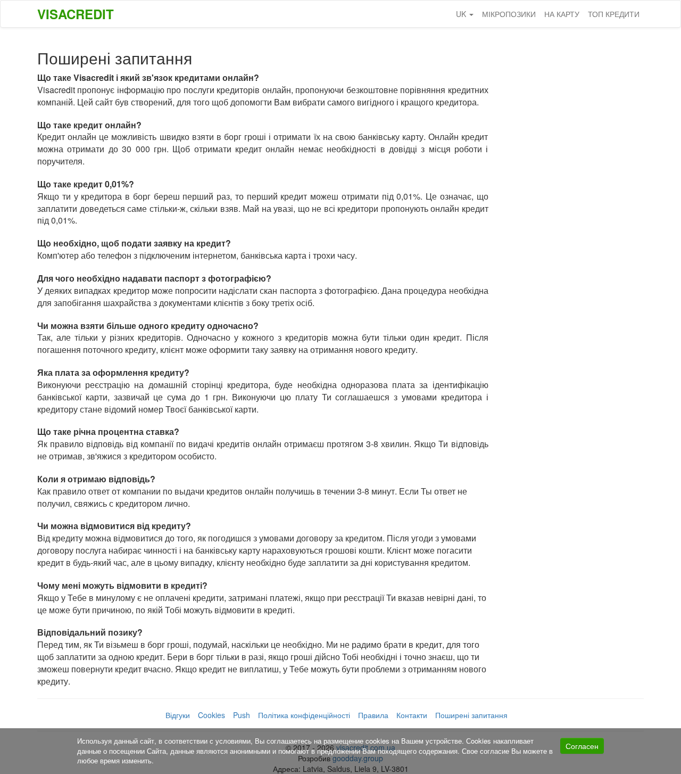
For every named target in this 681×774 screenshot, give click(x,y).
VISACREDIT (75, 14)
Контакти (411, 715)
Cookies (211, 715)
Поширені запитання (471, 715)
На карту (561, 14)
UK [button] (462, 14)
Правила (373, 715)
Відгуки (177, 715)
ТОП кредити (614, 14)
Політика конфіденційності (304, 715)
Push (241, 715)
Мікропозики (509, 14)
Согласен (582, 745)
